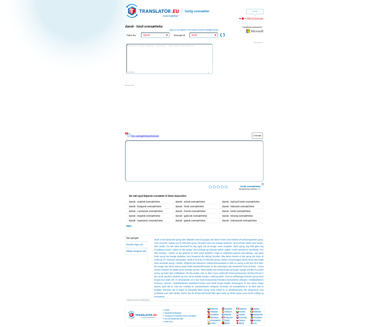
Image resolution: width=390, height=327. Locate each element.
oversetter (243, 317)
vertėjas (242, 311)
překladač (214, 311)
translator (228, 308)
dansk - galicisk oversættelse (191, 215)
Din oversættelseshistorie (145, 136)
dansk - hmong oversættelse (237, 215)
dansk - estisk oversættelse (190, 201)
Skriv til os (169, 322)
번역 (255, 323)
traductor (228, 311)
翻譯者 (227, 323)
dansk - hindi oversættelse (236, 211)
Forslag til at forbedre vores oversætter (180, 316)
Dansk (254, 11)
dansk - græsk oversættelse (190, 220)
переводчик (258, 314)
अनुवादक (213, 323)
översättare (257, 317)
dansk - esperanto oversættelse (146, 220)
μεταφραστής (215, 320)
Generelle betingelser (173, 313)
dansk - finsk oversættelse (190, 206)
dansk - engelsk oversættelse (144, 215)
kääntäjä (228, 314)
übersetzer (214, 317)
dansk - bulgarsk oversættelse (145, 206)
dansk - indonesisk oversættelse (239, 220)
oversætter (214, 314)
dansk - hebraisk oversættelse (238, 206)
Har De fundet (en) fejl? (174, 319)
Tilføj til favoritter (254, 18)
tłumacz (242, 320)
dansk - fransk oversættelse (190, 211)
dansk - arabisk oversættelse (144, 201)
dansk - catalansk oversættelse (146, 211)
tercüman (257, 320)
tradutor (256, 308)
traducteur (229, 317)
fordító (227, 320)
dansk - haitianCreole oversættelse (240, 201)
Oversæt (257, 135)
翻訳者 (241, 323)
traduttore (243, 308)
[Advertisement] (240, 63)
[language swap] (223, 35)
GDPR (167, 310)
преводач (214, 308)
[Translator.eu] (152, 10)
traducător (257, 311)
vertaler (242, 314)
